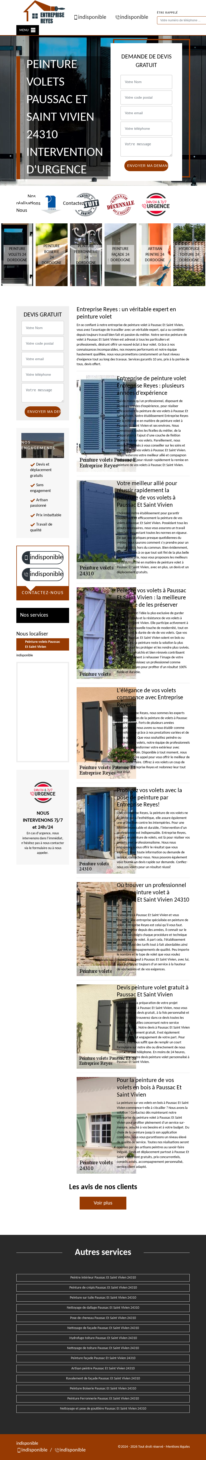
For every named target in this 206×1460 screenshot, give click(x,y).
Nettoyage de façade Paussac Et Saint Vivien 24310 (103, 1328)
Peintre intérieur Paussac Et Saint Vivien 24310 (103, 1278)
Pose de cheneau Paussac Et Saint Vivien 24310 (103, 1318)
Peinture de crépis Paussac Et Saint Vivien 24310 (103, 1288)
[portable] (26, 557)
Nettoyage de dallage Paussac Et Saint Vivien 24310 (103, 1308)
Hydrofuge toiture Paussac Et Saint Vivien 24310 (103, 1338)
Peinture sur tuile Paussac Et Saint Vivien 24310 (103, 1298)
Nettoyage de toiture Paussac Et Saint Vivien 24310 (103, 1348)
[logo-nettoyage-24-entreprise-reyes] (44, 12)
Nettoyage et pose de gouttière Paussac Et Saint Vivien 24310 (103, 1409)
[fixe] (26, 574)
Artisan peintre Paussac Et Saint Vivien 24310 (103, 1368)
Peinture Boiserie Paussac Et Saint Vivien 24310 (103, 1388)
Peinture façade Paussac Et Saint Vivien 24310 (103, 1358)
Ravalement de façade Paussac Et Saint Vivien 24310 (103, 1378)
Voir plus (103, 1203)
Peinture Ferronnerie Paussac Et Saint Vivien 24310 (103, 1399)
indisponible (92, 17)
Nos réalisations (28, 200)
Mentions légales (178, 1447)
